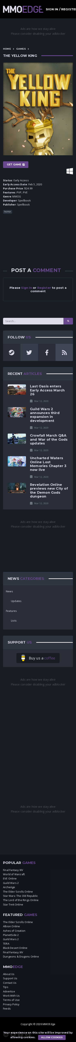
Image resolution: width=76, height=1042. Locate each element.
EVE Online (10, 878)
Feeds (7, 1008)
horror (7, 211)
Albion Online (11, 926)
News (9, 591)
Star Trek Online (13, 904)
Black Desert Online (15, 948)
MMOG (16, 196)
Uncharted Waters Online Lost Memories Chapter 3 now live (48, 464)
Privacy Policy (11, 1004)
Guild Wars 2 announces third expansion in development (45, 415)
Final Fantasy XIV (13, 870)
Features (11, 611)
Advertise (9, 991)
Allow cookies (52, 1037)
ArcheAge (9, 887)
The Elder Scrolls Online (18, 891)
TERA (6, 943)
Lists (14, 620)
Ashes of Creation (14, 930)
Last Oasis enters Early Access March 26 (47, 390)
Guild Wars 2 (11, 883)
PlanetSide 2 (11, 935)
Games (21, 48)
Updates (16, 601)
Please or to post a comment (38, 289)
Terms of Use (11, 1000)
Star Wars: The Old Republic (20, 896)
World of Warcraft (14, 874)
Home (7, 48)
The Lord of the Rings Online (21, 900)
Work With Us (11, 995)
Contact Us (9, 983)
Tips (5, 987)
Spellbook (24, 200)
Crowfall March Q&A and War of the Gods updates (49, 439)
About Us (9, 974)
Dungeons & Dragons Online (21, 956)
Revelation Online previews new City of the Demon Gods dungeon (49, 490)
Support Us (10, 978)
